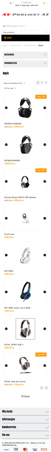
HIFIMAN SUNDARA (12, 124)
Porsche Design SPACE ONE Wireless (20, 197)
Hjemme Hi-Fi (15, 45)
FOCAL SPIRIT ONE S (13, 345)
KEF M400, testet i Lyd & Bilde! (17, 308)
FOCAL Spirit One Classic (15, 381)
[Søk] (47, 32)
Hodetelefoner (30, 45)
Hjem (5, 45)
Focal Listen (9, 234)
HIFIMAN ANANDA (12, 160)
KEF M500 (8, 271)
